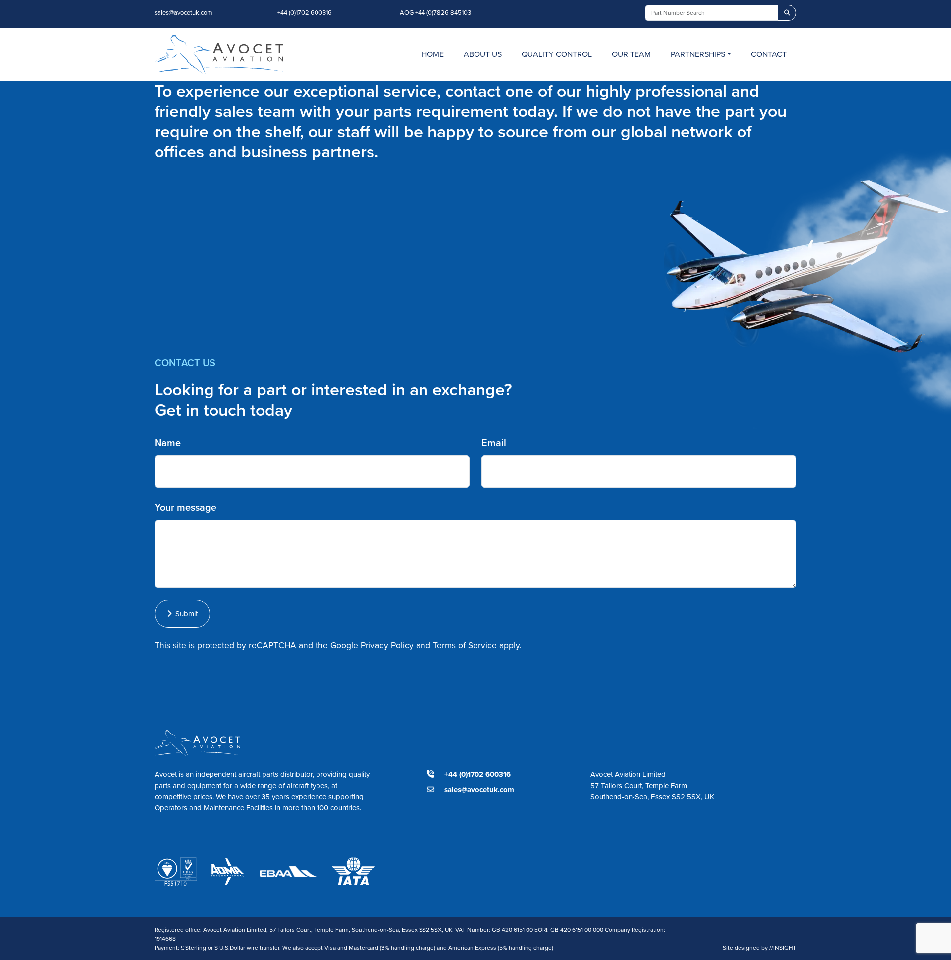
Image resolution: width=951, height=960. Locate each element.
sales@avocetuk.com (183, 12)
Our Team (631, 54)
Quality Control (557, 54)
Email (493, 442)
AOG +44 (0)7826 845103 (435, 12)
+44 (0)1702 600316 (304, 12)
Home (433, 54)
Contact (769, 54)
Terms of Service (465, 645)
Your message (185, 507)
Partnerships (698, 54)
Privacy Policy (387, 645)
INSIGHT (782, 947)
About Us (483, 54)
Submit (184, 613)
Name (168, 442)
